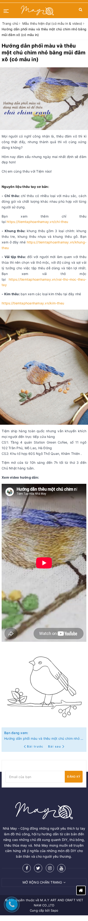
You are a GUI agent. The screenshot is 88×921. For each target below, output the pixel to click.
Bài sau (54, 746)
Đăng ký (73, 776)
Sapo (54, 910)
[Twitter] (38, 868)
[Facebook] (27, 868)
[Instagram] (50, 868)
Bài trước (36, 746)
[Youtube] (61, 868)
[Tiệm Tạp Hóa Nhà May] (37, 10)
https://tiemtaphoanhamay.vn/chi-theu (37, 222)
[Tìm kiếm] (81, 10)
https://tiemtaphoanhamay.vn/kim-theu (33, 303)
